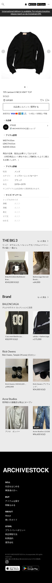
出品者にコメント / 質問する (26, 106)
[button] (24, 87)
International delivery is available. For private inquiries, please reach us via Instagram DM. (26, 12)
